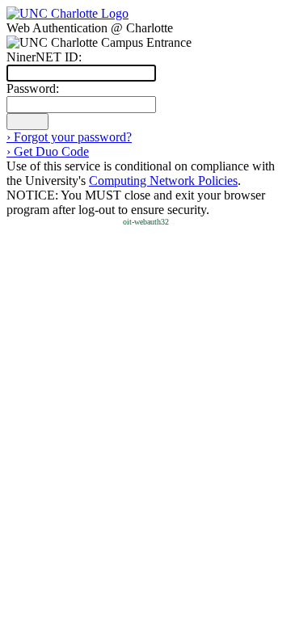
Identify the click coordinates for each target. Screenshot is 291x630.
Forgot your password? (69, 137)
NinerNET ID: (44, 57)
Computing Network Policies (163, 180)
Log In (27, 122)
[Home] (67, 13)
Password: (32, 88)
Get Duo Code (47, 151)
